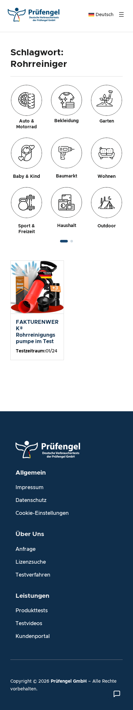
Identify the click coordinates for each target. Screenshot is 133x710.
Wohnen (106, 176)
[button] (64, 241)
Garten (106, 121)
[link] (66, 160)
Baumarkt (66, 176)
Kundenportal (32, 636)
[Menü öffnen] (121, 14)
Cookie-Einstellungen (42, 513)
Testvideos (28, 623)
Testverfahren (32, 575)
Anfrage (25, 549)
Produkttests (31, 610)
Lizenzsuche (30, 562)
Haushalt (66, 225)
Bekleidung (66, 121)
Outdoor (106, 226)
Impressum (29, 487)
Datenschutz (30, 500)
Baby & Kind (26, 176)
